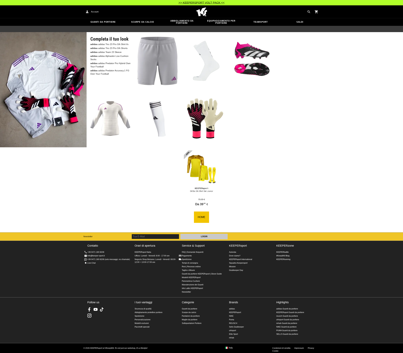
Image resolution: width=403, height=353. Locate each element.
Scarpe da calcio (142, 22)
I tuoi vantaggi (143, 302)
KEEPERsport (238, 245)
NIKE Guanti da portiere (286, 327)
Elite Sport (233, 334)
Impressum (299, 348)
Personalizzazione (142, 320)
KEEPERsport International (240, 259)
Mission (232, 266)
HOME (201, 217)
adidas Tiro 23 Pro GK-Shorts (109, 48)
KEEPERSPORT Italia (201, 11)
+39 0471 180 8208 (95, 252)
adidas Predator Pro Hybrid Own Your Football (110, 65)
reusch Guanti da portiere (287, 316)
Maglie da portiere (189, 320)
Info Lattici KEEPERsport (192, 288)
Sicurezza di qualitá (143, 309)
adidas (232, 309)
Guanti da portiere (103, 22)
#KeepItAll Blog (282, 256)
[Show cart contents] (316, 12)
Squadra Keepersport (238, 263)
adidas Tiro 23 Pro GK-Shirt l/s (109, 44)
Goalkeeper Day (236, 270)
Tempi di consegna (190, 263)
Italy (231, 348)
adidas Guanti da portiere (287, 309)
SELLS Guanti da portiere (287, 334)
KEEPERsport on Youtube (96, 309)
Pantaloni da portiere (191, 316)
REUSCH (233, 323)
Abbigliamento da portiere (181, 22)
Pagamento (187, 256)
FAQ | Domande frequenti (192, 252)
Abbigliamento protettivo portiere (148, 312)
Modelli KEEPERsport (191, 277)
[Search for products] (309, 12)
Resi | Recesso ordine (191, 266)
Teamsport (260, 22)
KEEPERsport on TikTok (102, 309)
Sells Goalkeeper (236, 327)
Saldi (299, 22)
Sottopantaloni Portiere (192, 323)
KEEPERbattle (282, 252)
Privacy (311, 348)
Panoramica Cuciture (191, 281)
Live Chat (91, 263)
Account (95, 12)
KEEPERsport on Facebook (89, 309)
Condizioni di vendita (281, 348)
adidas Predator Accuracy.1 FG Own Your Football (109, 72)
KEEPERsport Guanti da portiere (290, 312)
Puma (231, 320)
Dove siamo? (234, 256)
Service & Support (193, 245)
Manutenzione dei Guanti (192, 285)
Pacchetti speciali (142, 327)
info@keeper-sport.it (96, 256)
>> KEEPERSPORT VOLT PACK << (202, 2)
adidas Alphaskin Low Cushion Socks (109, 58)
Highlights (282, 302)
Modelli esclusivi (142, 323)
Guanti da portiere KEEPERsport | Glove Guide (202, 274)
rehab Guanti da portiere (286, 323)
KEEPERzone (285, 245)
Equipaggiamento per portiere (221, 22)
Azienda (232, 252)
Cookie (275, 351)
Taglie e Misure (188, 270)
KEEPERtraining (283, 259)
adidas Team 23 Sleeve (106, 52)
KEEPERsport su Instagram (89, 315)
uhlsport (232, 330)
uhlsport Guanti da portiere (287, 320)
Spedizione (187, 259)
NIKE (231, 316)
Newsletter (88, 236)
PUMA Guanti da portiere (287, 330)
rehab (231, 338)
